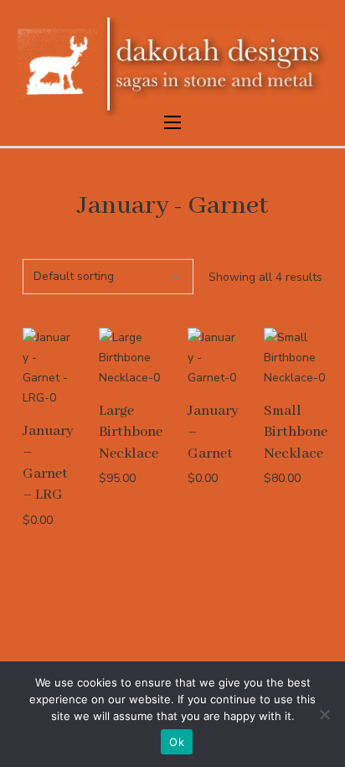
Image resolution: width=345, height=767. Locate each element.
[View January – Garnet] (213, 357)
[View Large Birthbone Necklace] (130, 357)
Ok (176, 742)
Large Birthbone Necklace (130, 432)
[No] (324, 714)
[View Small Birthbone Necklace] (295, 357)
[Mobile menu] (172, 122)
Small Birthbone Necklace (295, 432)
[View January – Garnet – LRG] (48, 367)
